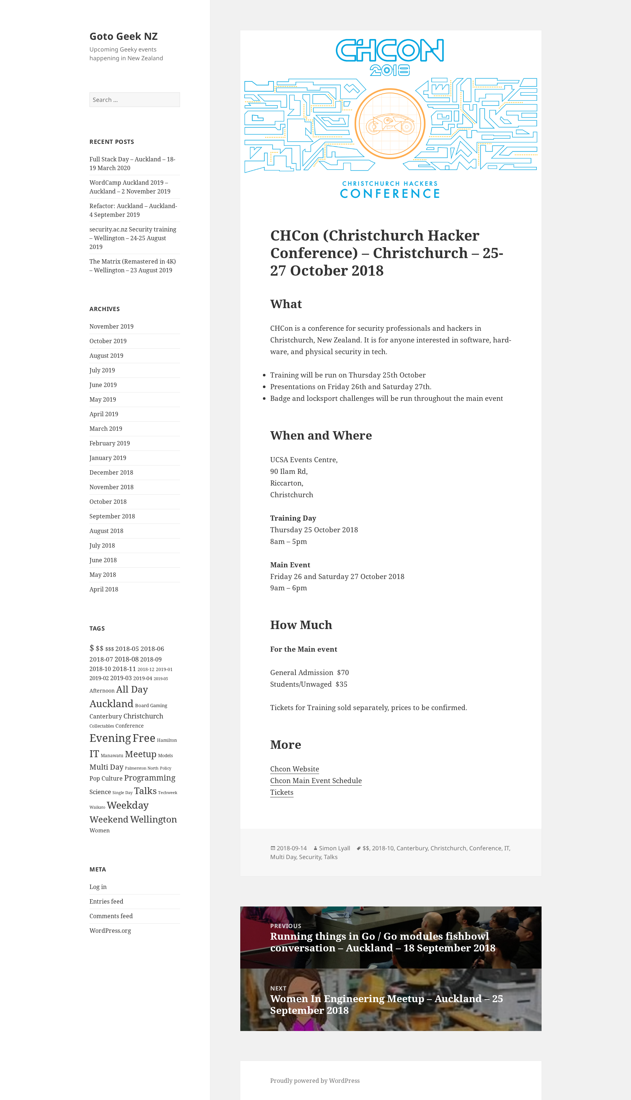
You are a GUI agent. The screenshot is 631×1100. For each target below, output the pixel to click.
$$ (100, 648)
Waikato (97, 807)
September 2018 (112, 516)
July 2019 (102, 370)
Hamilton (167, 740)
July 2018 (102, 545)
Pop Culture (106, 778)
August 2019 (106, 356)
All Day (132, 689)
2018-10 (100, 669)
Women (99, 830)
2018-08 (127, 659)
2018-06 (152, 648)
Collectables (101, 726)
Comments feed (111, 916)
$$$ (109, 649)
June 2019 (103, 385)
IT (94, 753)
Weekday (128, 805)
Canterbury (105, 716)
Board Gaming (151, 705)
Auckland (111, 703)
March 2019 (105, 429)
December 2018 (111, 472)
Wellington (153, 819)
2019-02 (99, 678)
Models (165, 755)
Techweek (167, 792)
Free (144, 738)
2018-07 (101, 659)
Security (310, 857)
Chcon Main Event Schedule (316, 780)
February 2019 (109, 443)
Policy (165, 768)
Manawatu (112, 755)
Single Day (122, 792)
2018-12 (146, 669)
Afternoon (102, 690)
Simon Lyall (334, 848)
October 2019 (108, 341)
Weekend (109, 819)
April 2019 (103, 414)
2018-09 (151, 659)
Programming (149, 778)
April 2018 (103, 589)
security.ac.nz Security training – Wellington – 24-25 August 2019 (132, 238)
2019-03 (121, 678)
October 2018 (108, 502)
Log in (98, 887)
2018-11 (124, 668)
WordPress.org (110, 931)
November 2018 (111, 487)
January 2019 (107, 458)
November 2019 (111, 326)
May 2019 (102, 399)
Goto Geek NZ (123, 36)
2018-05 (127, 648)
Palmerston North (141, 768)
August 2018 (106, 531)
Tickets (282, 792)
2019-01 (164, 669)
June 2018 (103, 560)
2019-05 (161, 678)
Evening (110, 738)
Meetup (141, 754)
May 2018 (102, 575)
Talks (145, 791)
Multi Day (106, 767)
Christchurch (143, 715)
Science (100, 791)
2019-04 (142, 678)
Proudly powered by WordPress (315, 1081)
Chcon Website (294, 769)
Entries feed (106, 901)
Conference (129, 725)
